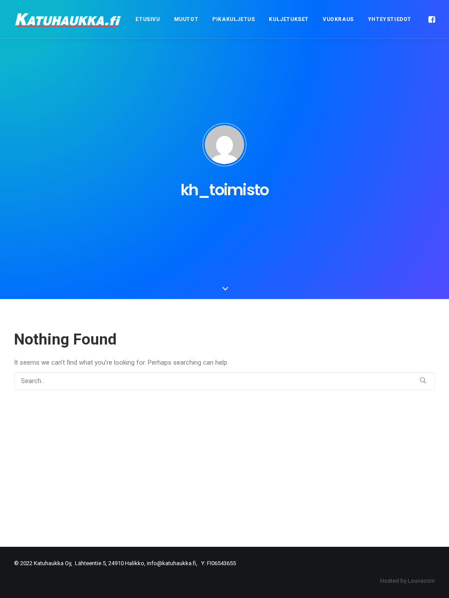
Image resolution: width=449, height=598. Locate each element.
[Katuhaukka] (68, 19)
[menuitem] (147, 19)
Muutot (186, 19)
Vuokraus (338, 19)
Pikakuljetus (233, 19)
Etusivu (147, 19)
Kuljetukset (289, 19)
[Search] (224, 381)
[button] (431, 19)
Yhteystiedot (389, 19)
